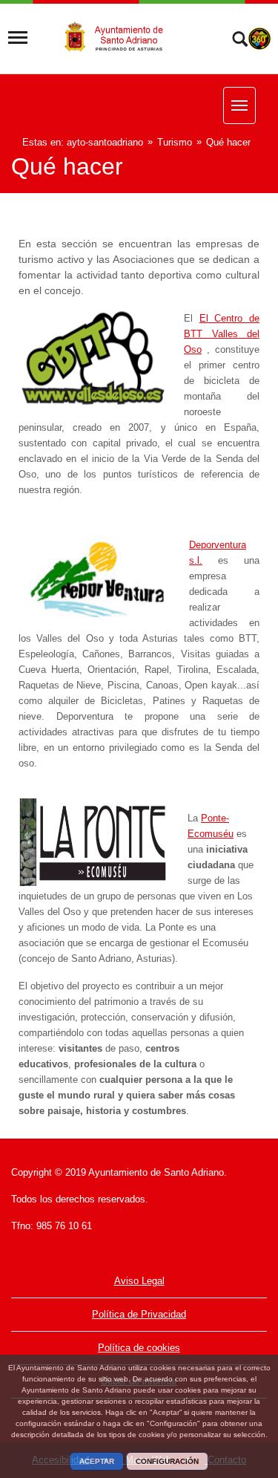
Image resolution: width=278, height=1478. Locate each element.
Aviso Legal (139, 1280)
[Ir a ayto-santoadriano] (121, 37)
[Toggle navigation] (18, 38)
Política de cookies (139, 1347)
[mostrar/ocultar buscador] (239, 40)
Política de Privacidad (139, 1314)
